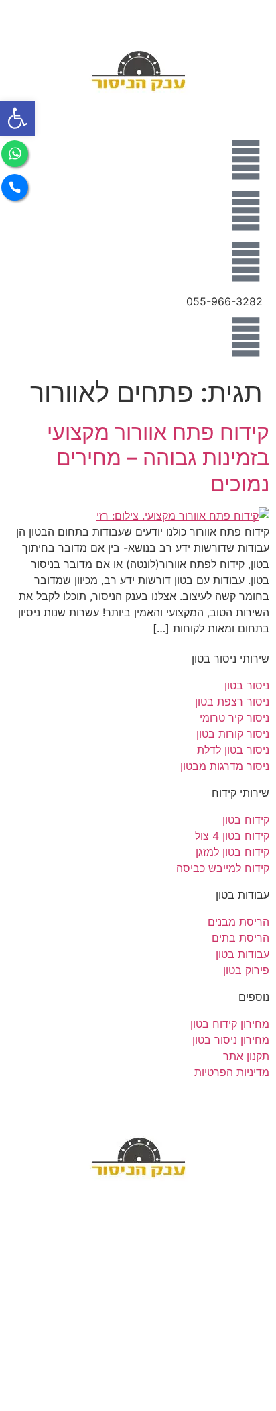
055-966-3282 (224, 301)
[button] (17, 118)
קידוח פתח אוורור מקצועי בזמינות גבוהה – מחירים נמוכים (158, 458)
